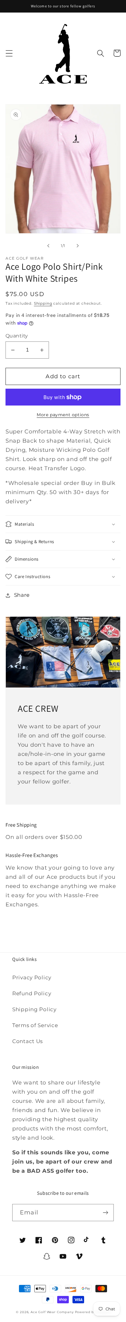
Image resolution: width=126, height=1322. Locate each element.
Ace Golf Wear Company (52, 1312)
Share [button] (22, 595)
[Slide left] (48, 246)
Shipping (43, 303)
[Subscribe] (105, 1212)
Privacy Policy (31, 977)
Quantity (17, 336)
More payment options (63, 414)
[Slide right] (77, 246)
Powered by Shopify (92, 1312)
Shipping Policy (34, 1009)
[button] (9, 53)
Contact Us (27, 1041)
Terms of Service (35, 1025)
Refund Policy (31, 993)
